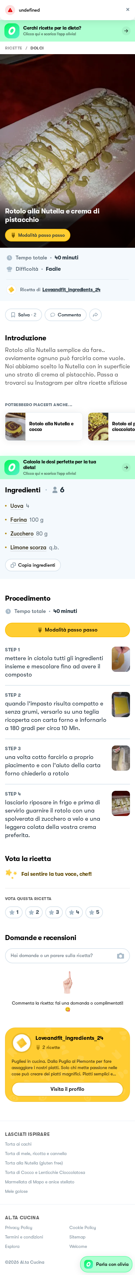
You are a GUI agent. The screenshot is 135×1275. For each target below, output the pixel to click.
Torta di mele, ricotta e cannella (36, 1153)
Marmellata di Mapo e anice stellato (39, 1181)
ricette (13, 48)
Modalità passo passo (41, 235)
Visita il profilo (67, 1089)
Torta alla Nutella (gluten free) (34, 1162)
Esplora (12, 1246)
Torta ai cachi (18, 1144)
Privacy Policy (18, 1227)
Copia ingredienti (36, 565)
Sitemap (77, 1236)
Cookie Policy (82, 1227)
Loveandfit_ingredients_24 (71, 289)
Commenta (69, 315)
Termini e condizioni (24, 1236)
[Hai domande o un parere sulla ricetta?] (62, 955)
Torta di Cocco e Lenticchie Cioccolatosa (45, 1172)
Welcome (78, 1246)
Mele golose (16, 1191)
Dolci (37, 48)
